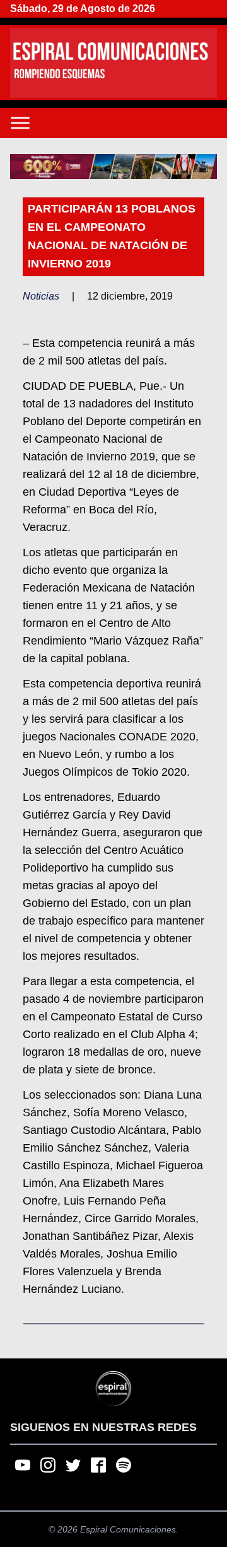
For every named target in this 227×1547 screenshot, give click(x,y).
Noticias (41, 296)
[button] (113, 166)
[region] (113, 166)
